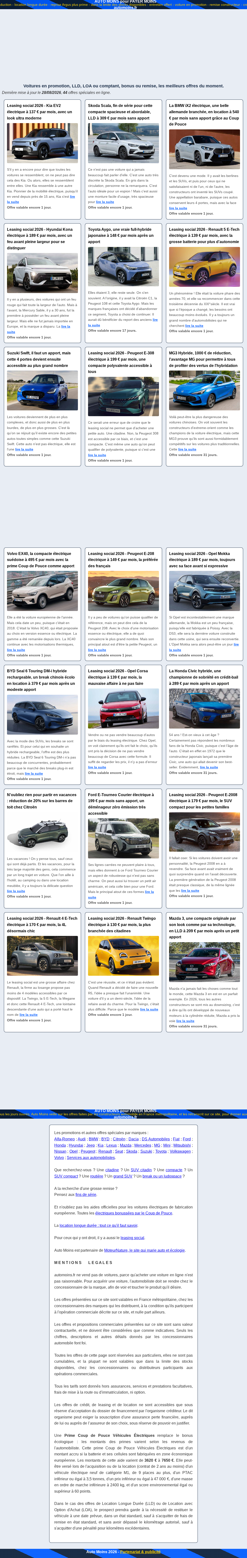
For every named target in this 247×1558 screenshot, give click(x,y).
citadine (112, 1170)
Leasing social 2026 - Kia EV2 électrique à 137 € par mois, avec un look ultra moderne (39, 112)
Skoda (131, 1151)
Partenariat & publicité (140, 1552)
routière (96, 1176)
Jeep (90, 1145)
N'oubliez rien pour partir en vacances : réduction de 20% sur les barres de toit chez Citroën (41, 801)
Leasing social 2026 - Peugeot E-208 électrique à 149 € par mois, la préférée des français (123, 560)
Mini (167, 1145)
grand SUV (122, 1176)
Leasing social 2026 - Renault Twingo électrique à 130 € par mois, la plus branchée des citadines (122, 924)
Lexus (111, 1145)
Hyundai (76, 1145)
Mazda (125, 1145)
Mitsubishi (182, 1145)
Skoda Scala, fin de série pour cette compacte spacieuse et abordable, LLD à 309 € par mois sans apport (120, 112)
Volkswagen (180, 1151)
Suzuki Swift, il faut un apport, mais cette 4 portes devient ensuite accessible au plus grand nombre (39, 359)
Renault (105, 1151)
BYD (105, 1139)
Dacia (134, 1139)
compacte (174, 1170)
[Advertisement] (123, 46)
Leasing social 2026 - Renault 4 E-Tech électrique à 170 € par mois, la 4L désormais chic (42, 924)
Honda (60, 1145)
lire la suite (105, 202)
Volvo (59, 1158)
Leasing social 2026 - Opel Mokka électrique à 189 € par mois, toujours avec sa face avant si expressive (202, 560)
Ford (187, 1139)
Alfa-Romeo (64, 1139)
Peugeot (88, 1151)
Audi (82, 1139)
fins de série (85, 1195)
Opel (73, 1151)
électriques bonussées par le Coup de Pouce (133, 1213)
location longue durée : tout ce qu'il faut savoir (98, 1225)
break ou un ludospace (162, 1176)
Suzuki (146, 1151)
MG (157, 1145)
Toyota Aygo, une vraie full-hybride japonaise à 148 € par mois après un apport (121, 235)
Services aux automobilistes (91, 1158)
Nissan (60, 1151)
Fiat (176, 1139)
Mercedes (142, 1145)
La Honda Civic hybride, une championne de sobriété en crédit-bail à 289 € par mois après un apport (203, 677)
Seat (119, 1151)
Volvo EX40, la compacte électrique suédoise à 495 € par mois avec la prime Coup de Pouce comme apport (40, 560)
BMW (93, 1139)
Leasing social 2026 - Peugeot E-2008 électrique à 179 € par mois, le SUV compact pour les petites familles (203, 801)
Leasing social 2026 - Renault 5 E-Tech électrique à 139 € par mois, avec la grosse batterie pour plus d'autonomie (204, 235)
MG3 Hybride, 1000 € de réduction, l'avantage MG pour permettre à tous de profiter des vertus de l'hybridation (203, 359)
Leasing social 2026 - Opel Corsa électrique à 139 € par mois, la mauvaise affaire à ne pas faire (118, 677)
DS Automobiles (156, 1139)
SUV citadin (141, 1170)
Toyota (161, 1151)
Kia (100, 1145)
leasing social (132, 1238)
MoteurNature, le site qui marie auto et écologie (144, 1250)
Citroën (119, 1139)
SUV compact (66, 1176)
